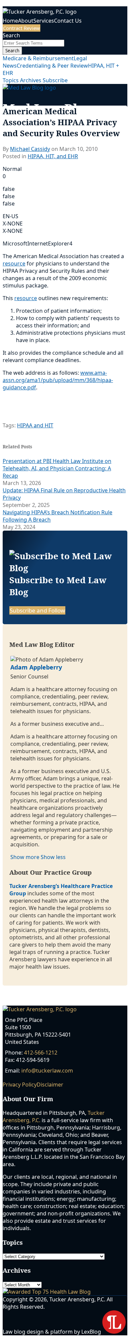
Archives (31, 80)
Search (12, 51)
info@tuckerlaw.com (47, 1070)
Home (10, 20)
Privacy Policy (20, 1084)
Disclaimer (50, 1084)
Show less (53, 857)
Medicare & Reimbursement (38, 58)
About (25, 20)
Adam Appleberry (36, 667)
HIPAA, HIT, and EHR (53, 156)
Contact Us (68, 20)
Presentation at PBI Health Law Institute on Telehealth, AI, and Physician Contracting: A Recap (57, 468)
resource (14, 263)
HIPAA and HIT (35, 425)
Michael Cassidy (30, 149)
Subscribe (55, 80)
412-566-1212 (40, 1052)
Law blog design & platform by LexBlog (52, 1331)
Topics (11, 80)
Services (43, 20)
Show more (25, 857)
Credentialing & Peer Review (52, 65)
